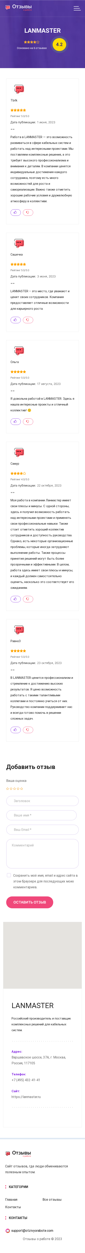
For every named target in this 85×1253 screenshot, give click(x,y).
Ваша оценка (16, 781)
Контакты (13, 1207)
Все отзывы (52, 1200)
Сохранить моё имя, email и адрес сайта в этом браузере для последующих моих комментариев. (45, 881)
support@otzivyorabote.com (31, 1231)
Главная (11, 1200)
